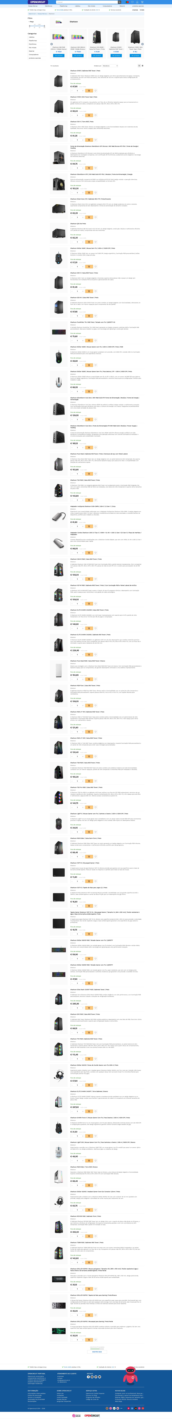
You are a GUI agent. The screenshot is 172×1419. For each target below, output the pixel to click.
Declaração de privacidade (36, 1399)
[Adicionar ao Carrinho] (89, 90)
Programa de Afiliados (93, 1397)
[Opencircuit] (38, 2)
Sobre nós (60, 1393)
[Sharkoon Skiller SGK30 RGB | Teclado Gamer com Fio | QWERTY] (59, 950)
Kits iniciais (91, 6)
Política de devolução (35, 1395)
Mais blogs (118, 1401)
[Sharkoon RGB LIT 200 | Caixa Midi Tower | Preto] (59, 748)
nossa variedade (62, 1397)
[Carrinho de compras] (140, 2)
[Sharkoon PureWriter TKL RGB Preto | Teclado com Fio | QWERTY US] (59, 332)
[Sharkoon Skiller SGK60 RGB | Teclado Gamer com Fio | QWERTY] (59, 974)
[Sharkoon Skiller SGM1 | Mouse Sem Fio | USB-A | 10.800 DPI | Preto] (59, 258)
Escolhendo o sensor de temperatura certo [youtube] (129, 1395)
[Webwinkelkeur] (76, 1416)
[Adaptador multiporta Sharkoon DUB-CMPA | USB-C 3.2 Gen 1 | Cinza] (59, 517)
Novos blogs (120, 1391)
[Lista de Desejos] (131, 2)
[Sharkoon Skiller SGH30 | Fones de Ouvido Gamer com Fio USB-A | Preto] (59, 1075)
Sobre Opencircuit (64, 1391)
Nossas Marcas (32, 6)
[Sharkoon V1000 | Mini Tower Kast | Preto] (59, 106)
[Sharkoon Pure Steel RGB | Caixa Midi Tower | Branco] (59, 670)
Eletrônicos (48, 6)
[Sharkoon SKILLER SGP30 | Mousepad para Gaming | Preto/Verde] (59, 1331)
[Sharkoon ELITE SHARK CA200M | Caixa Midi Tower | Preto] (59, 619)
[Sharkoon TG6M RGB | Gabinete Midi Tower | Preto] (59, 1253)
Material (122, 6)
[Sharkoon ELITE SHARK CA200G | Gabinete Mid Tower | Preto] (59, 645)
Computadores (107, 6)
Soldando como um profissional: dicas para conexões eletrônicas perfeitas (129, 1393)
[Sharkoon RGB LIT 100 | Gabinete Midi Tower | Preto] (59, 722)
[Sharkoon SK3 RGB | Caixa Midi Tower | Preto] (59, 1024)
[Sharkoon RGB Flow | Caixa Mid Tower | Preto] (59, 696)
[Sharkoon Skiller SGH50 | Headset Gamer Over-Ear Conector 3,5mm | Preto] (59, 1201)
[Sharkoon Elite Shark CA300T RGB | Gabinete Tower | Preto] (59, 999)
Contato (142, 10)
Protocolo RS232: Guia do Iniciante (126, 1399)
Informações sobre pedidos (37, 1393)
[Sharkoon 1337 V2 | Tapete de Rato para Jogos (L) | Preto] (59, 897)
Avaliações (60, 1395)
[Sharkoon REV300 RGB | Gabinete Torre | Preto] (59, 1226)
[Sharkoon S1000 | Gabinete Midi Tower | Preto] (59, 81)
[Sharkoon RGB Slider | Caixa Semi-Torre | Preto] (59, 848)
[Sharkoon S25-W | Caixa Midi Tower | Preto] (59, 307)
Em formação (33, 1391)
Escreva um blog (91, 1395)
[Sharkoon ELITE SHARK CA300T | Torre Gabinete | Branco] (59, 1102)
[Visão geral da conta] (135, 2)
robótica (77, 6)
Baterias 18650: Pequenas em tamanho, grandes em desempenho (129, 1397)
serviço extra (91, 1391)
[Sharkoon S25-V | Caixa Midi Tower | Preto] (59, 282)
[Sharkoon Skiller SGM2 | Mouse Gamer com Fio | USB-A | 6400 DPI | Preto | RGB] (59, 356)
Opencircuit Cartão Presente (95, 1393)
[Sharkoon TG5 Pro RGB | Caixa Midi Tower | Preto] (59, 798)
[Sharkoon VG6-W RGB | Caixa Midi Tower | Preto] (59, 569)
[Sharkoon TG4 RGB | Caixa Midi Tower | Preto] (59, 490)
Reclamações (32, 1401)
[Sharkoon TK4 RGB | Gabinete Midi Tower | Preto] (59, 1049)
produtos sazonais (138, 6)
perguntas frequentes (64, 1401)
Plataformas (63, 6)
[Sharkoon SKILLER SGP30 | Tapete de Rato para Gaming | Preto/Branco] (59, 1305)
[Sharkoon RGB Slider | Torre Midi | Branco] (59, 1176)
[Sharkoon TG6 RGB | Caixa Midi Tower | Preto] (59, 772)
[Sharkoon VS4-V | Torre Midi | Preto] (59, 131)
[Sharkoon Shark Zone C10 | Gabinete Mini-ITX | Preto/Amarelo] (59, 208)
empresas (135, 10)
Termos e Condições (34, 1397)
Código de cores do (92, 1399)
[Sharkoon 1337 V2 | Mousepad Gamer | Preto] (59, 872)
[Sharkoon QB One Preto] (59, 233)
